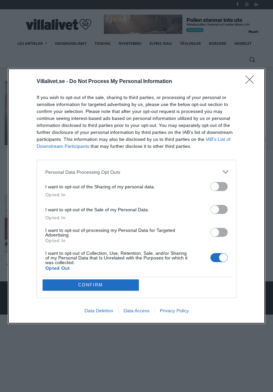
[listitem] (136, 171)
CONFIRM (90, 284)
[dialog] (136, 196)
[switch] (219, 186)
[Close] (251, 81)
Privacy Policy (174, 310)
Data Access (136, 310)
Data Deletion (99, 310)
